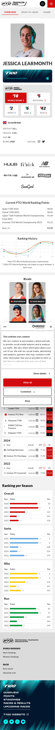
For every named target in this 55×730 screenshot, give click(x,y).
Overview (11, 692)
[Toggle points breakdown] (36, 408)
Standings (12, 699)
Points (9, 696)
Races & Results (17, 703)
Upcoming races (9, 673)
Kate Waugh (38, 301)
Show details (39, 373)
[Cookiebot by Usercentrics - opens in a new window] (33, 327)
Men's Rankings (9, 653)
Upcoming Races (17, 706)
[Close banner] (51, 327)
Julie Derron (19, 301)
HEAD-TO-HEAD (29, 12)
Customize (26, 391)
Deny (27, 401)
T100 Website (15, 714)
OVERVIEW (10, 12)
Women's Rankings (11, 657)
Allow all (27, 382)
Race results (8, 669)
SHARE (46, 12)
